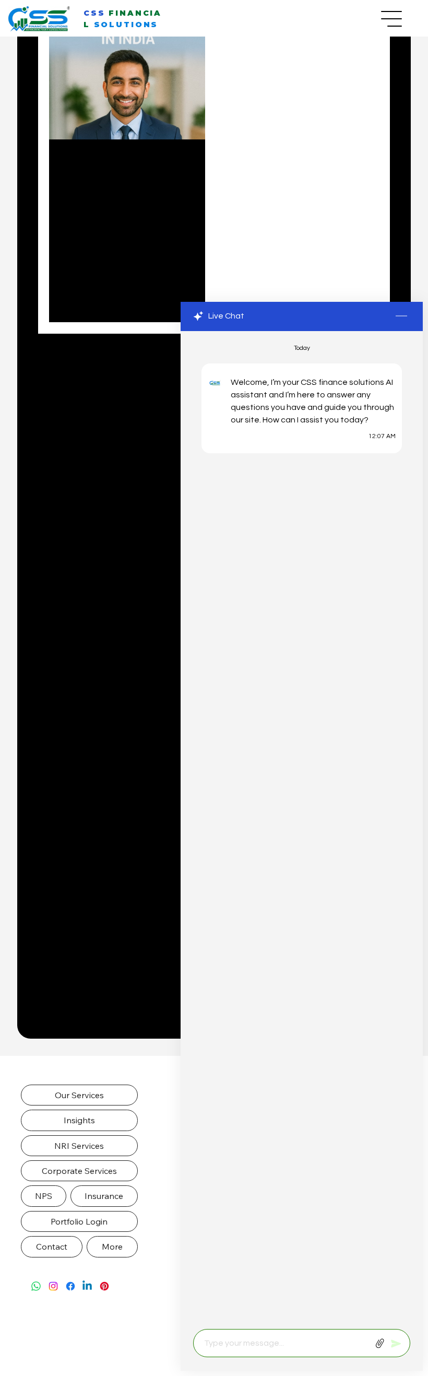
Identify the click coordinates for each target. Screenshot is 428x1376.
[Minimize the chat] (401, 316)
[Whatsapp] (36, 1286)
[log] (302, 827)
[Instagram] (53, 1286)
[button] (79, 1095)
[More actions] (191, 163)
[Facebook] (70, 1286)
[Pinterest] (104, 1286)
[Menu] (392, 18)
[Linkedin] (87, 1286)
